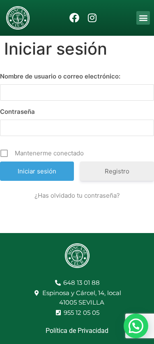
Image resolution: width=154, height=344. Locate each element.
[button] (143, 18)
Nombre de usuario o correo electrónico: (60, 76)
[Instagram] (92, 18)
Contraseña (17, 111)
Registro (117, 171)
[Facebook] (74, 18)
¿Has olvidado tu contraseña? (77, 195)
